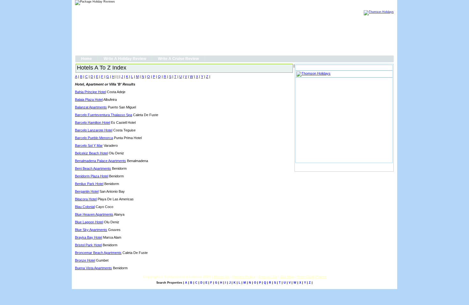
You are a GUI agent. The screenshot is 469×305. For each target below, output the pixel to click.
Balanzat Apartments (91, 107)
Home (86, 58)
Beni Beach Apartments (93, 168)
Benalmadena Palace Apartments (100, 161)
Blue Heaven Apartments (94, 214)
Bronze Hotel (85, 260)
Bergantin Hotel (87, 191)
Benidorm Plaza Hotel (91, 176)
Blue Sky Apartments (91, 230)
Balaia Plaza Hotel (89, 99)
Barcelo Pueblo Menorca (94, 138)
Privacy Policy (244, 277)
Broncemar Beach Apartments (98, 253)
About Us (221, 277)
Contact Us (267, 277)
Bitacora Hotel (86, 199)
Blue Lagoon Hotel (89, 222)
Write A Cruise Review (178, 58)
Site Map (287, 277)
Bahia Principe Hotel (90, 92)
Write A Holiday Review (125, 58)
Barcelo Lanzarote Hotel (93, 130)
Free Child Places (311, 277)
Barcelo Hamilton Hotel (92, 122)
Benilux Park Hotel (89, 184)
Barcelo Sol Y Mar (89, 145)
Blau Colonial (85, 207)
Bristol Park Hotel (88, 245)
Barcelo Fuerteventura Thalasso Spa (103, 115)
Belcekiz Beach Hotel (91, 153)
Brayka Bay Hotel (88, 237)
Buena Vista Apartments (93, 268)
